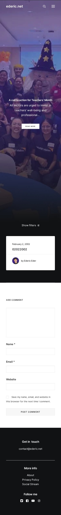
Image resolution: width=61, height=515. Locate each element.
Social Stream (30, 484)
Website (11, 379)
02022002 (19, 249)
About (30, 475)
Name (10, 344)
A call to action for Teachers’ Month (30, 100)
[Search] (43, 6)
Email (10, 361)
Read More (31, 126)
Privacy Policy (30, 479)
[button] (53, 6)
